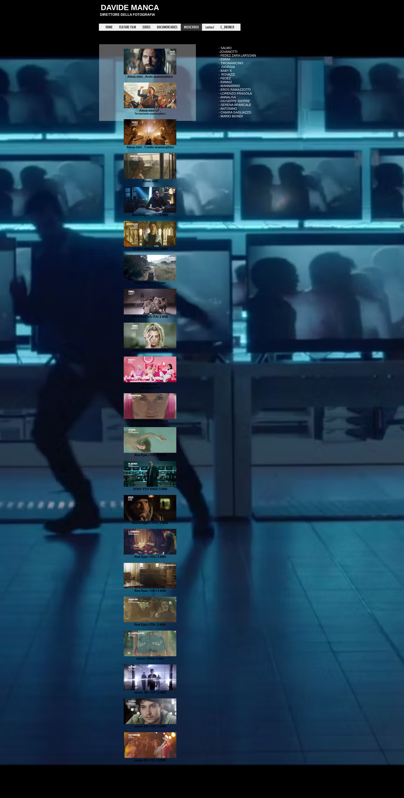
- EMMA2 (225, 82)
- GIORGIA (227, 67)
